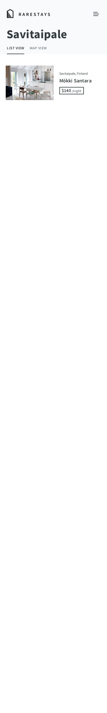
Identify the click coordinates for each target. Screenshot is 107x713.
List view (15, 48)
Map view (38, 48)
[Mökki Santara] (30, 83)
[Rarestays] (28, 14)
